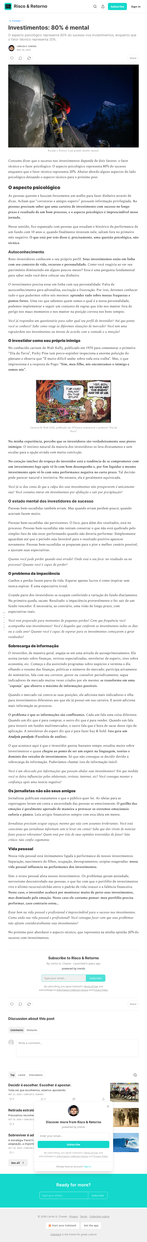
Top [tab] (12, 1075)
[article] (73, 1092)
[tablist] (23, 1030)
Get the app (91, 1225)
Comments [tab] (16, 1030)
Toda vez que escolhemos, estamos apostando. (37, 1090)
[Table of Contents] (3, 621)
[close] (108, 1106)
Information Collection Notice (72, 1156)
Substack (55, 1234)
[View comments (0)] (20, 58)
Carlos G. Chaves (26, 46)
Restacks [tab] (32, 1030)
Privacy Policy (100, 1156)
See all (15, 1162)
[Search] (95, 6)
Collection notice (99, 1216)
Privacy (73, 1216)
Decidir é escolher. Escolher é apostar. (39, 1085)
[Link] (3, 187)
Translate (16, 20)
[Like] (11, 58)
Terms (83, 1216)
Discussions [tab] (35, 1075)
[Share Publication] (102, 6)
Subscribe (117, 6)
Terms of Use (91, 1152)
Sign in (136, 6)
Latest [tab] (21, 1075)
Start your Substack (64, 1225)
